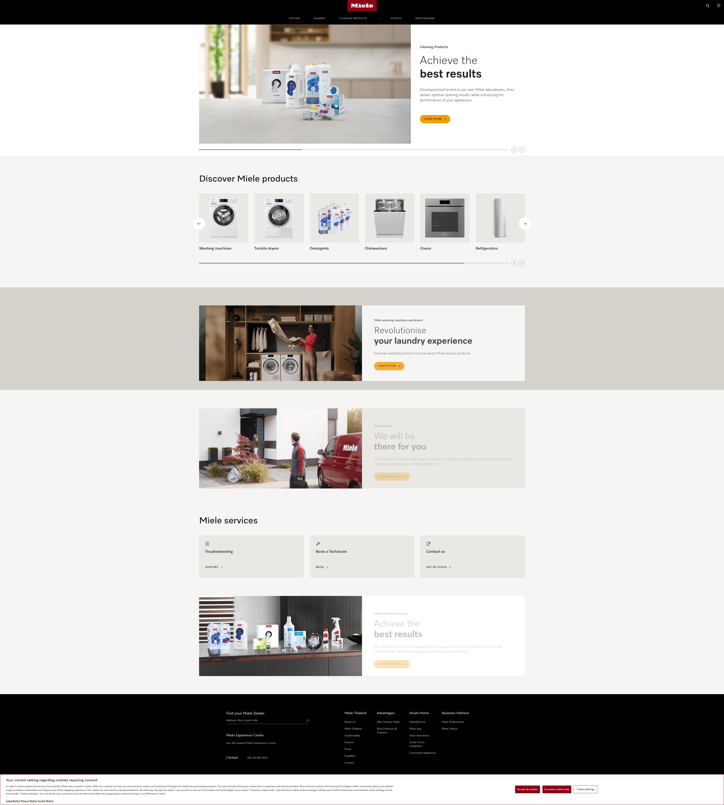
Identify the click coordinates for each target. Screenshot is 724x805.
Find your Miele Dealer (245, 713)
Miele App (415, 729)
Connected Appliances (422, 753)
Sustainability (352, 735)
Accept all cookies (527, 789)
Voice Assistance (419, 735)
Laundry (320, 18)
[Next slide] (522, 150)
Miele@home (417, 722)
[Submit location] (307, 721)
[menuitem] (296, 18)
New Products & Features (387, 731)
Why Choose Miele (388, 722)
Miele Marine (449, 729)
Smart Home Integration (417, 744)
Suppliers (350, 756)
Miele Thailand (353, 729)
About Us (350, 722)
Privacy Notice (29, 801)
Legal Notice (13, 801)
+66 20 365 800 (257, 758)
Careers (349, 742)
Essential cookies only (557, 789)
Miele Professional (453, 722)
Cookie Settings (585, 789)
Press (347, 749)
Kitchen (294, 18)
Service (396, 18)
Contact (349, 762)
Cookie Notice (46, 801)
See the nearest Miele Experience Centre (251, 743)
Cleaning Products (353, 18)
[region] (362, 90)
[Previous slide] (514, 150)
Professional (425, 18)
